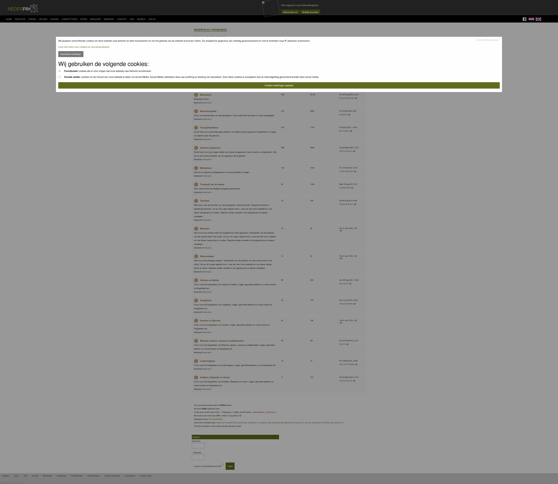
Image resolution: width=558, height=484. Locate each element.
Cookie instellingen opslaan (487, 40)
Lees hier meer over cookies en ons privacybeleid (83, 47)
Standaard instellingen (70, 53)
